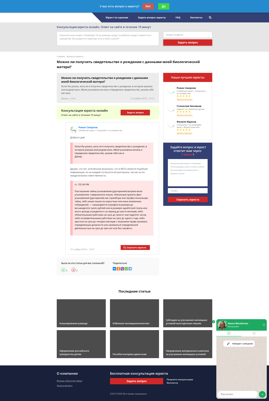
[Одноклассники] (118, 268)
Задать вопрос (188, 42)
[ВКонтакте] (114, 268)
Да (163, 6)
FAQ (178, 17)
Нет (148, 6)
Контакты (196, 17)
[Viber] (122, 268)
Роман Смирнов (88, 127)
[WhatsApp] (126, 268)
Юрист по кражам (117, 17)
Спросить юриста (136, 247)
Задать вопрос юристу (152, 17)
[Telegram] (130, 268)
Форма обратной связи (69, 380)
